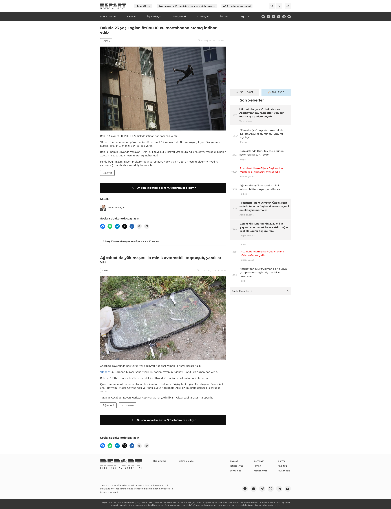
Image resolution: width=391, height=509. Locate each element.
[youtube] (289, 16)
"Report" (105, 371)
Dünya (281, 461)
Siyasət (234, 461)
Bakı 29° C (278, 92)
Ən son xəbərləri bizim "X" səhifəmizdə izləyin (166, 187)
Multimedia (284, 470)
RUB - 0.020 (246, 92)
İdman (257, 465)
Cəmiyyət (259, 461)
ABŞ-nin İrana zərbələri (237, 6)
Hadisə (106, 41)
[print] (139, 226)
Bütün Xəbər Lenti (242, 291)
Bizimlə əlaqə (186, 461)
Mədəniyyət (260, 470)
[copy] (146, 226)
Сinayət (107, 172)
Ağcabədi (108, 405)
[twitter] (278, 16)
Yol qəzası (128, 405)
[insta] (268, 16)
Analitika (282, 465)
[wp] (110, 226)
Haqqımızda (159, 461)
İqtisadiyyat (236, 465)
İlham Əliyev (143, 6)
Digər (243, 16)
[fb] (263, 16)
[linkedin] (284, 16)
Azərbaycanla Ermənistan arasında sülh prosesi (187, 6)
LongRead (235, 470)
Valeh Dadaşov (116, 207)
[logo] (113, 6)
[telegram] (273, 16)
